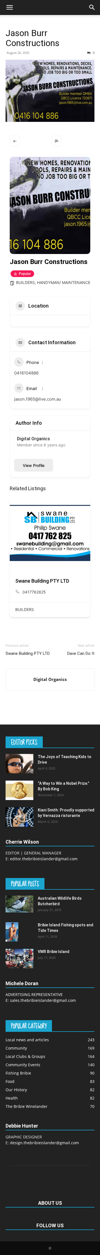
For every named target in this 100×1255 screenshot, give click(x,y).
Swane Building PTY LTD (42, 581)
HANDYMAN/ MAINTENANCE (63, 282)
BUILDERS (25, 282)
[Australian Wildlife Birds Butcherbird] (19, 904)
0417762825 (34, 592)
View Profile (33, 465)
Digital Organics (50, 679)
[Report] (56, 141)
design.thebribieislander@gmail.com (44, 1142)
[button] (9, 7)
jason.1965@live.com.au (37, 399)
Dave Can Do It (80, 653)
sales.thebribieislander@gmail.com (43, 1000)
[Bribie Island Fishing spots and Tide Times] (12, 931)
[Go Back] (15, 141)
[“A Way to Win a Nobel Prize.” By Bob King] (19, 790)
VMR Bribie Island (53, 951)
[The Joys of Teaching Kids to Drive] (19, 763)
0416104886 (26, 373)
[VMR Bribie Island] (19, 958)
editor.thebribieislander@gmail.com (44, 858)
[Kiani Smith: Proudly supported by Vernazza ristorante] (19, 817)
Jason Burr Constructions (32, 38)
